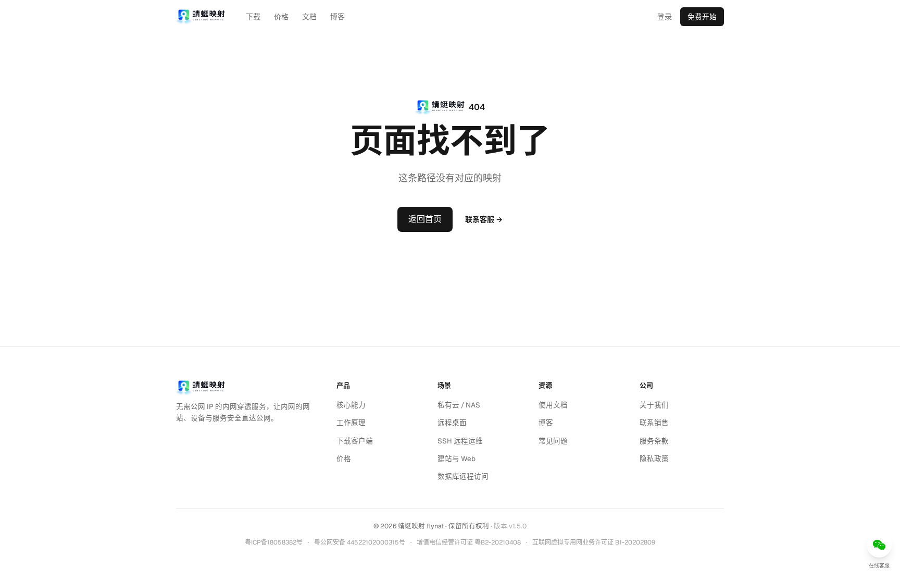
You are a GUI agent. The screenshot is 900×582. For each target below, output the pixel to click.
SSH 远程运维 (460, 440)
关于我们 (654, 405)
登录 (664, 16)
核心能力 (351, 405)
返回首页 (425, 219)
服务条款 (654, 440)
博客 (337, 16)
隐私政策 (654, 458)
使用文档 (553, 405)
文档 (309, 16)
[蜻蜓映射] (200, 387)
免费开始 (702, 16)
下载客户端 (354, 440)
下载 (253, 16)
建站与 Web (457, 458)
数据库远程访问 (463, 476)
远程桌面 (452, 422)
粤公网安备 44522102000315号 (359, 542)
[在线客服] (879, 545)
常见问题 (553, 440)
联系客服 (484, 219)
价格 (281, 16)
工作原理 (351, 422)
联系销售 (654, 422)
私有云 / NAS (459, 405)
